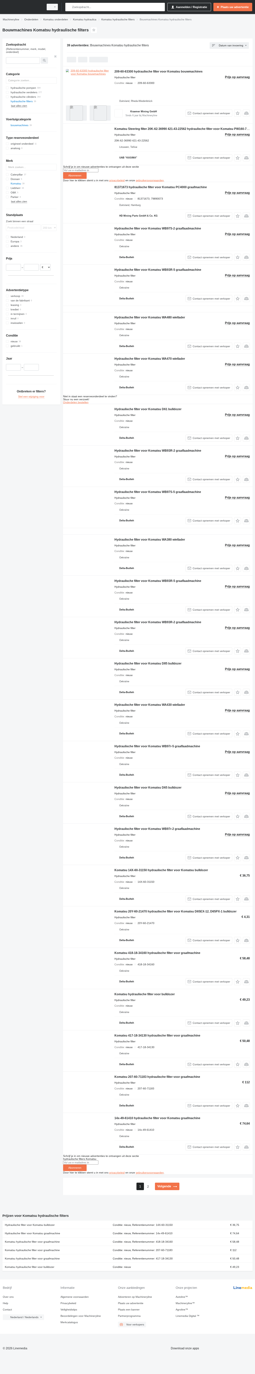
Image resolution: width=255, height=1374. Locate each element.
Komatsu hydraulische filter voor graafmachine (32, 1241)
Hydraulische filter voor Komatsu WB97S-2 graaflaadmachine (157, 228)
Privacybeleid (68, 1303)
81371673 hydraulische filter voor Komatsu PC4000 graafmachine (160, 187)
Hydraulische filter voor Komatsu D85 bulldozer (147, 663)
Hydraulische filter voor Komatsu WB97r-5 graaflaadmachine (157, 746)
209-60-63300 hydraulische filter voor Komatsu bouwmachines (158, 71)
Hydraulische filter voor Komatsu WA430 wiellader (149, 704)
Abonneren (74, 175)
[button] (237, 113)
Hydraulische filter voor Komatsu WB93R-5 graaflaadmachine (157, 269)
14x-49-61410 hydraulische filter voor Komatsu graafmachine (157, 1118)
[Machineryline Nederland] (22, 7)
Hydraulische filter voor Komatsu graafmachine (32, 1233)
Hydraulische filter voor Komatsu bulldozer (30, 1224)
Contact (7, 1309)
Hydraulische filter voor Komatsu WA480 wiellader (149, 317)
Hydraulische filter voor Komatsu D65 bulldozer (147, 787)
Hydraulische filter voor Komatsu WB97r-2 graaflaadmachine (157, 828)
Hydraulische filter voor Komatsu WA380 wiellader (149, 539)
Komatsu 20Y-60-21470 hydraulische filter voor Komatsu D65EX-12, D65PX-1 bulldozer (175, 911)
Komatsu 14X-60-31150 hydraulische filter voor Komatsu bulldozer (161, 870)
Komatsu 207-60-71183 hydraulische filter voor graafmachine (157, 1076)
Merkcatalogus (69, 1322)
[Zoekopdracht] (69, 7)
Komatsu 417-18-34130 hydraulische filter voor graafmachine (157, 1035)
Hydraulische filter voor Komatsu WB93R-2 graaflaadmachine (157, 450)
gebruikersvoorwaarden (150, 180)
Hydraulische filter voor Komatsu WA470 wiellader (149, 358)
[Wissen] (55, 56)
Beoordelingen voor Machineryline (80, 1315)
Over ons (8, 1296)
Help (5, 1303)
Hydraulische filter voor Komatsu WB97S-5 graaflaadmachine (157, 492)
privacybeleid (117, 180)
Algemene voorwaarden (74, 1296)
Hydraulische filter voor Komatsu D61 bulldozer (147, 409)
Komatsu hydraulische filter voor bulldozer (144, 994)
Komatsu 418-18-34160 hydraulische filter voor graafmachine (157, 952)
